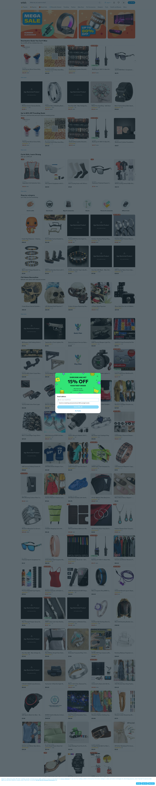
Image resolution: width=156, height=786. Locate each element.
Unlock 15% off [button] (78, 407)
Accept (138, 783)
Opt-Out (145, 783)
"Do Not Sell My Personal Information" (45, 780)
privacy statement (65, 779)
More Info (151, 783)
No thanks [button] (78, 411)
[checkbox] (57, 402)
